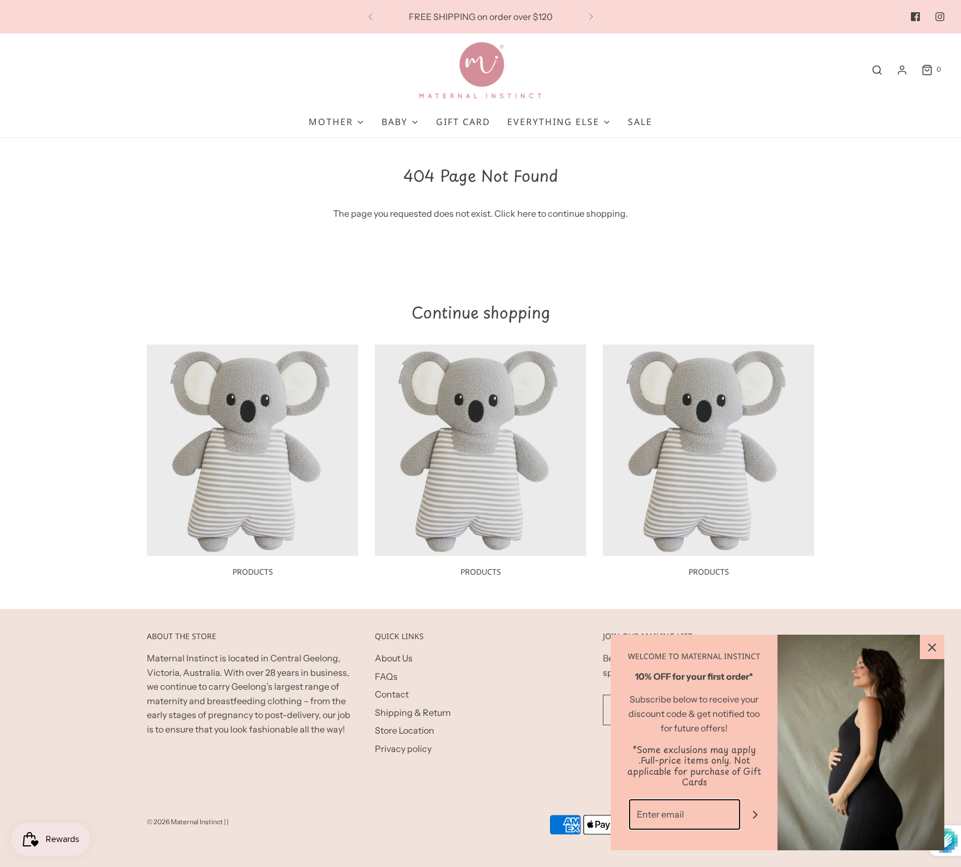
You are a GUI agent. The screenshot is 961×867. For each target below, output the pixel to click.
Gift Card (463, 122)
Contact (392, 694)
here (526, 213)
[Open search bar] (877, 69)
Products (252, 571)
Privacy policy (403, 748)
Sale (640, 122)
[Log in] (902, 70)
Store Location (404, 730)
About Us (394, 658)
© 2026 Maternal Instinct (185, 822)
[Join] (755, 814)
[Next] (591, 16)
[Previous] (370, 16)
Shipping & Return (413, 712)
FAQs (386, 676)
